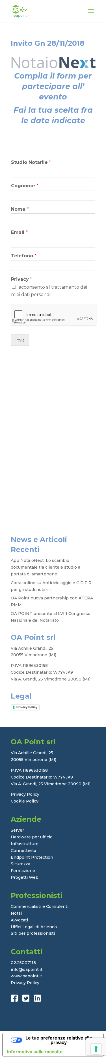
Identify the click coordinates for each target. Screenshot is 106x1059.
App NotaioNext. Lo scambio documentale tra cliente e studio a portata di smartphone (45, 567)
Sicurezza (20, 863)
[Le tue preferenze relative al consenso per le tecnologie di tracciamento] (96, 1049)
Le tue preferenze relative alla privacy (58, 1040)
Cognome (24, 185)
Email (19, 232)
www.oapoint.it (26, 975)
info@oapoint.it (26, 969)
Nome (20, 209)
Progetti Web (24, 877)
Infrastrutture (24, 843)
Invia (20, 340)
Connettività (23, 850)
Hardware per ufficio (32, 837)
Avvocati (19, 920)
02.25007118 (23, 962)
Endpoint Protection (32, 857)
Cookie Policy (24, 801)
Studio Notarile (31, 162)
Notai (16, 913)
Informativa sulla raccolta (34, 1051)
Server (17, 830)
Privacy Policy (26, 707)
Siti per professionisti (33, 933)
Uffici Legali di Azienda (34, 926)
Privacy (21, 279)
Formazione (23, 870)
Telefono (23, 255)
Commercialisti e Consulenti (39, 906)
